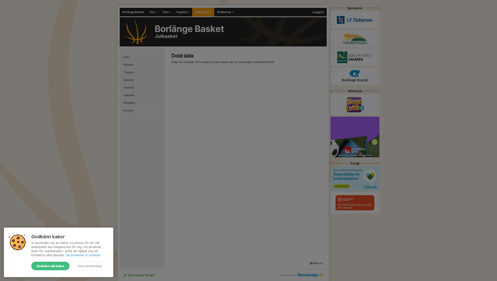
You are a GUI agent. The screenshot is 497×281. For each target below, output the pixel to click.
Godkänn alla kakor (50, 266)
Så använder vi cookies (83, 255)
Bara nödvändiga (90, 266)
